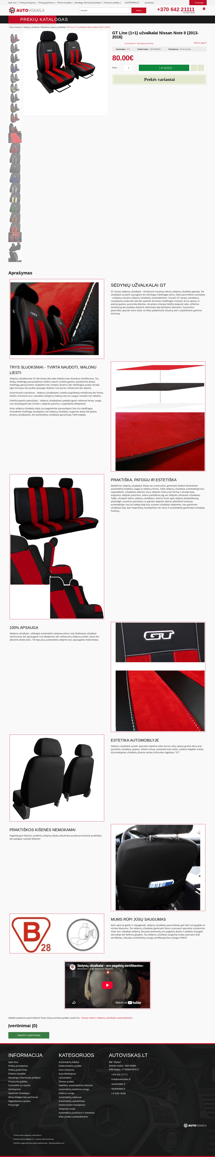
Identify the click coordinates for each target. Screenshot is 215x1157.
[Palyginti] (201, 68)
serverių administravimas (44, 1139)
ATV (128, 49)
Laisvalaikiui (65, 1077)
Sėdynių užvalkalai (32, 27)
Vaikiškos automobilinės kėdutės (76, 1085)
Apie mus (12, 2)
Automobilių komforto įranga (74, 1089)
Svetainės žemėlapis (19, 1093)
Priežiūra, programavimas (22, 1143)
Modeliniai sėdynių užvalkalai (53, 27)
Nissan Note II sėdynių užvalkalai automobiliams (107, 1017)
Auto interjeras (16, 27)
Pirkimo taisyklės (64, 2)
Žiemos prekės (66, 1081)
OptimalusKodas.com (56, 1143)
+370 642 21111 (176, 9)
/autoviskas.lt (118, 1083)
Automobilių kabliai (69, 1062)
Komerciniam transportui (72, 1104)
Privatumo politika (111, 2)
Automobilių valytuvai (70, 1097)
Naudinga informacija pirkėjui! (88, 2)
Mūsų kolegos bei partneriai (23, 1097)
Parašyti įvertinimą (145, 43)
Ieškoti (139, 10)
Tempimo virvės (67, 1108)
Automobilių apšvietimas (72, 1101)
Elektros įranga (66, 1093)
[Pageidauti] (194, 68)
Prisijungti (13, 1104)
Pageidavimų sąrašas (19, 1101)
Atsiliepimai (14, 1089)
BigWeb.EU (30, 1139)
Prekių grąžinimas (46, 2)
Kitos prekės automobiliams (73, 1116)
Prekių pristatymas (27, 2)
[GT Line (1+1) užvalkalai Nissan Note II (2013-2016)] (15, 39)
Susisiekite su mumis (19, 1085)
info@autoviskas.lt (120, 1079)
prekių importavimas (40, 1143)
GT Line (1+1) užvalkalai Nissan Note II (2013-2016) (88, 27)
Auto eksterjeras (67, 1073)
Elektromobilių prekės (70, 1065)
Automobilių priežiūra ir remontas (77, 1112)
